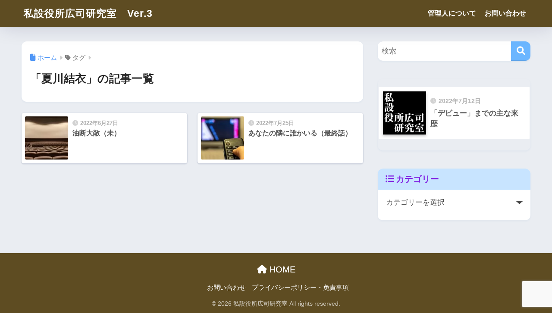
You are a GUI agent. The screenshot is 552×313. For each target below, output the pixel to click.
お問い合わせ (505, 13)
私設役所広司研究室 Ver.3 (88, 13)
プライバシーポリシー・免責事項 (300, 287)
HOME (281, 269)
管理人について (452, 13)
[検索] (520, 51)
